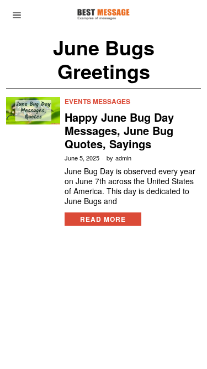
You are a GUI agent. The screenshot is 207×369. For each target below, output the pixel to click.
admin (123, 158)
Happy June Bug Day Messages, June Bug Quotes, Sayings (119, 130)
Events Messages (97, 101)
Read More (103, 219)
